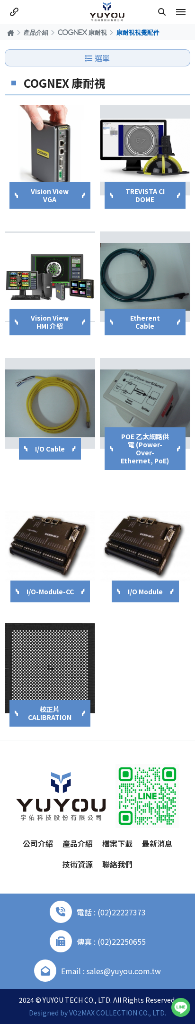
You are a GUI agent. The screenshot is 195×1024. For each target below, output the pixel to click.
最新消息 (157, 843)
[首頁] (11, 32)
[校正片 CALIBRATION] (50, 668)
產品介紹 (36, 32)
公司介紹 (38, 843)
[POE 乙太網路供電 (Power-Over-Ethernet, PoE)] (145, 403)
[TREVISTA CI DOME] (145, 150)
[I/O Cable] (50, 403)
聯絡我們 (117, 864)
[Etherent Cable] (145, 276)
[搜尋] (161, 12)
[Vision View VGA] (50, 150)
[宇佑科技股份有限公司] (106, 12)
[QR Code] (147, 796)
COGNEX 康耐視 (82, 32)
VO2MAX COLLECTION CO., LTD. (117, 1012)
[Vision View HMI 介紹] (50, 276)
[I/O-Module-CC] (50, 546)
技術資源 (77, 864)
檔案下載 (117, 843)
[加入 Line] (180, 1007)
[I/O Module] (145, 546)
